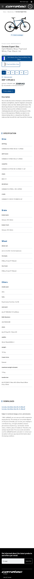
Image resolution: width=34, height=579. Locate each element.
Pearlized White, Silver (13, 64)
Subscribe (28, 561)
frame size (4, 69)
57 (21, 72)
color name (4, 54)
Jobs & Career (7, 577)
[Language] (30, 1)
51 (12, 72)
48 (8, 72)
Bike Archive (11, 11)
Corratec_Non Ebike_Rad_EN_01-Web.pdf (13, 407)
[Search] (30, 6)
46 (3, 72)
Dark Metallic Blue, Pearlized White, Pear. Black (19, 58)
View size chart (8, 77)
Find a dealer (7, 91)
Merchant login (24, 1)
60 (26, 72)
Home (4, 11)
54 (17, 72)
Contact (5, 574)
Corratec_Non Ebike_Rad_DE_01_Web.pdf (13, 409)
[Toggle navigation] (3, 6)
